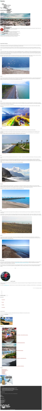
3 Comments (3, 12)
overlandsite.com (6, 285)
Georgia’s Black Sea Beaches (5, 10)
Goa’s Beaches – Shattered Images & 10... (21, 358)
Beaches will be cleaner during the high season (22, 262)
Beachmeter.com (12, 409)
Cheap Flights (2, 400)
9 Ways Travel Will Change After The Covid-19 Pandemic (10, 389)
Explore (1, 403)
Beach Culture (4, 369)
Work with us (2, 396)
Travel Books (2, 402)
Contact (3, 34)
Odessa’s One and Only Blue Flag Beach (7, 390)
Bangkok (6, 8)
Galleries (3, 372)
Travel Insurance (2, 401)
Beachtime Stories (5, 370)
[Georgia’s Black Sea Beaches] (15, 25)
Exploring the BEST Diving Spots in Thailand (8, 388)
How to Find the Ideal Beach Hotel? (20, 342)
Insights (3, 373)
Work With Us (6, 33)
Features (3, 371)
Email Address (2, 314)
